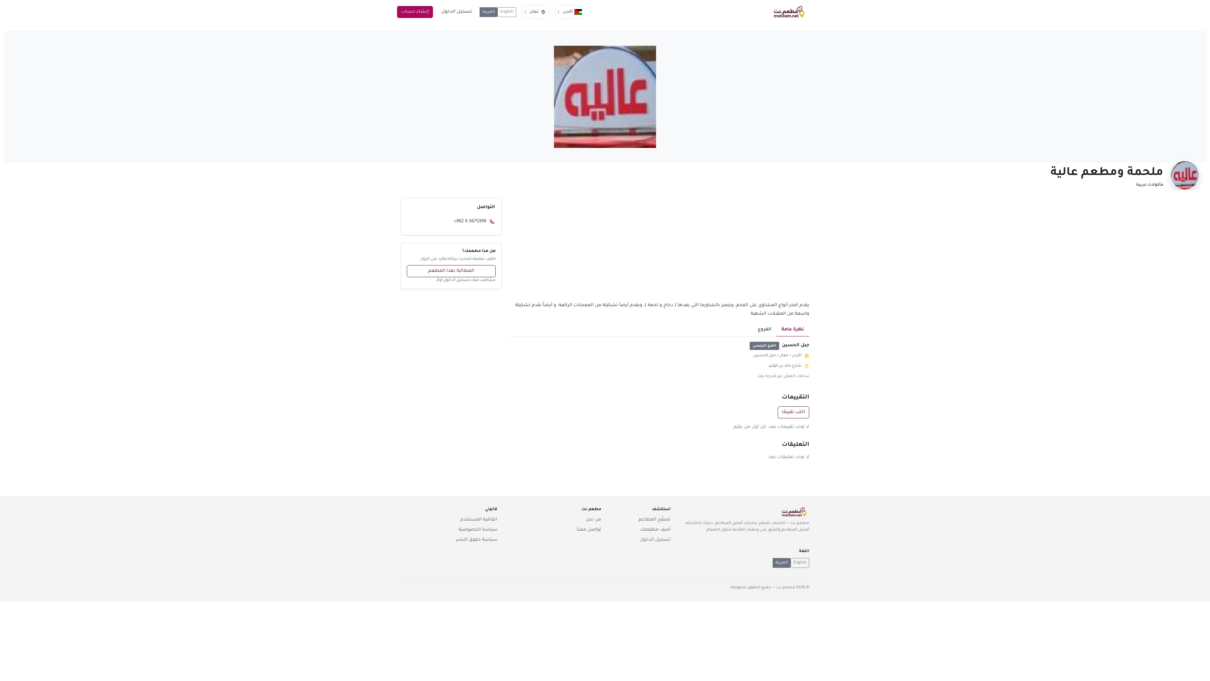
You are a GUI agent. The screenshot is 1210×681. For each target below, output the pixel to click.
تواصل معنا (589, 530)
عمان (784, 355)
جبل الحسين (764, 355)
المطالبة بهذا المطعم (451, 271)
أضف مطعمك (655, 530)
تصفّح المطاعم (654, 519)
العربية (488, 12)
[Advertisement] (659, 250)
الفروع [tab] (764, 329)
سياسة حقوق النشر (476, 540)
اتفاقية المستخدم (478, 519)
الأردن (797, 355)
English (506, 12)
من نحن (593, 519)
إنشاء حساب (415, 12)
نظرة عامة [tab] (792, 329)
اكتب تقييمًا (793, 412)
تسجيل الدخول (456, 12)
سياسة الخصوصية (477, 530)
